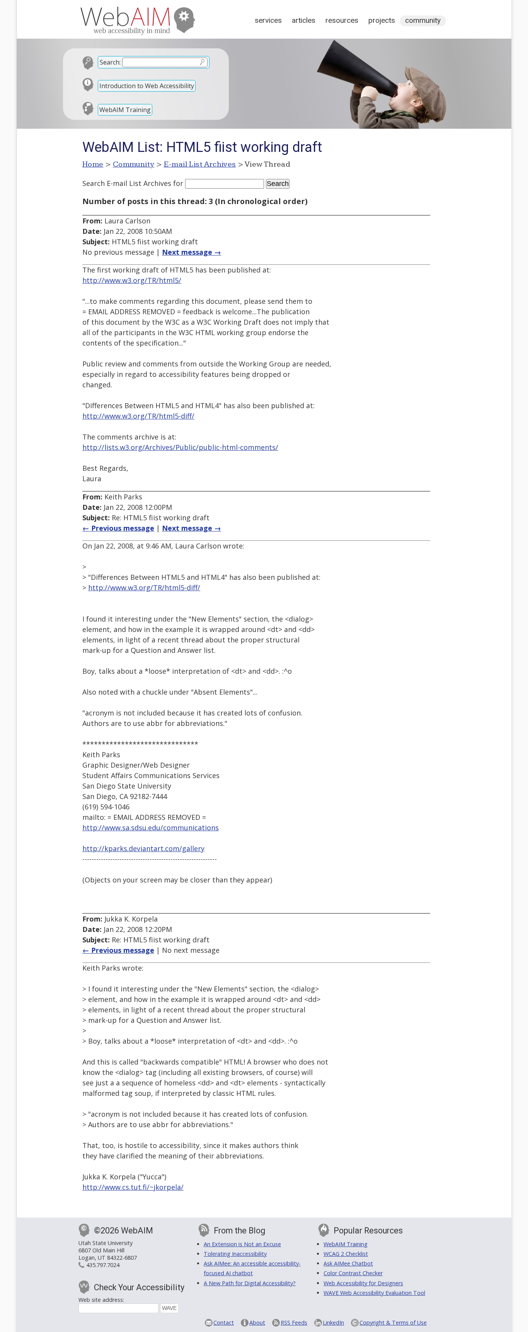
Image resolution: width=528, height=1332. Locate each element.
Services (268, 20)
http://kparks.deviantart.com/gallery (143, 848)
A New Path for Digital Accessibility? (250, 1283)
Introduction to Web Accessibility (146, 86)
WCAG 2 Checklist (346, 1253)
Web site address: (101, 1299)
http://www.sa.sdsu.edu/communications (150, 827)
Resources (341, 20)
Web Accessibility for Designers (363, 1283)
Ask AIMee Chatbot (348, 1263)
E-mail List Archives (200, 164)
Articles (303, 20)
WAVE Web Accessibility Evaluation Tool (374, 1292)
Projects (381, 20)
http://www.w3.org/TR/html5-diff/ (138, 416)
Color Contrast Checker (353, 1273)
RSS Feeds (294, 1322)
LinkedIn (333, 1322)
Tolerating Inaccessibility (235, 1253)
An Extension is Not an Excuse (242, 1244)
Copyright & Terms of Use (393, 1322)
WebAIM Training (125, 110)
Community (423, 20)
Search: (110, 62)
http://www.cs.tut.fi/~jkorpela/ (133, 1187)
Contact (223, 1322)
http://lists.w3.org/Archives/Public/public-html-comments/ (180, 447)
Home (93, 164)
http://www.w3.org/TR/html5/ (131, 280)
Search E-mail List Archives (126, 183)
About (257, 1322)
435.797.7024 (102, 1265)
